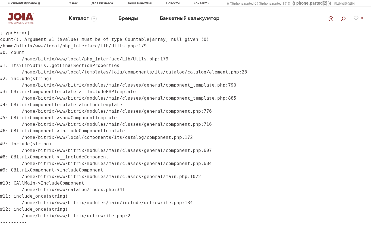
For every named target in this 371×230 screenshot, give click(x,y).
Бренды (128, 18)
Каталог (79, 18)
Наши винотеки (139, 3)
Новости (173, 3)
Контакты (201, 3)
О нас (73, 3)
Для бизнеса (102, 3)
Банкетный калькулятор (189, 18)
